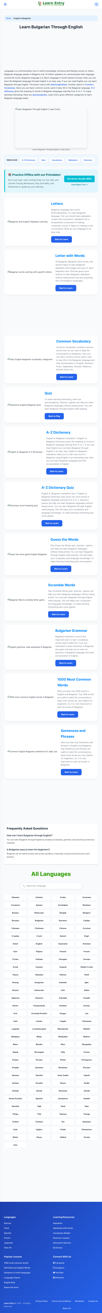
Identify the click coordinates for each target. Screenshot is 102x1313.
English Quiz (9, 1282)
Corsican (87, 928)
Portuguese (87, 1060)
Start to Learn (61, 239)
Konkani (63, 1006)
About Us (67, 1308)
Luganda (15, 1029)
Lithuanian (86, 1021)
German (86, 959)
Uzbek (63, 1129)
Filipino (39, 951)
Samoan (15, 1075)
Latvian (39, 1021)
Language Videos (12, 1277)
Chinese (62, 928)
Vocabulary (57, 160)
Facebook (59, 1263)
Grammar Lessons (61, 1238)
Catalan (86, 920)
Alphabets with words (63, 1228)
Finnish (63, 951)
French (87, 951)
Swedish (15, 1106)
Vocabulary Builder (61, 1233)
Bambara (87, 905)
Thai (39, 1114)
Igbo (87, 982)
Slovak (39, 1091)
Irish (63, 990)
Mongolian (86, 1044)
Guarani (39, 967)
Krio (15, 1013)
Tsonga (86, 1114)
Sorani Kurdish (15, 1098)
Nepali (15, 1052)
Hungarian (39, 982)
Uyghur (39, 1129)
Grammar (88, 160)
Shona (63, 1083)
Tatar (86, 1106)
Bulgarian (39, 920)
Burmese (63, 920)
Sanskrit (39, 1075)
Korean (86, 1006)
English (39, 944)
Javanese (39, 998)
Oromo (87, 1052)
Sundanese (63, 1098)
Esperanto (62, 944)
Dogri (86, 936)
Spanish (39, 1098)
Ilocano (15, 990)
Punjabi (15, 1068)
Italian (86, 990)
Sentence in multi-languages (17, 1272)
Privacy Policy (42, 1301)
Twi (62, 1122)
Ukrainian (86, 1122)
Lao (86, 1013)
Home (8, 18)
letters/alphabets (59, 84)
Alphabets (73, 160)
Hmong (15, 982)
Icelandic (63, 982)
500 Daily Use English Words (17, 1268)
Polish (63, 1060)
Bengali (63, 913)
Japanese (15, 998)
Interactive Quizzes (62, 1243)
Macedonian (63, 1029)
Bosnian (15, 920)
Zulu (15, 1145)
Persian (39, 1060)
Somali (87, 1091)
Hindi (86, 975)
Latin (15, 1021)
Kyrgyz (63, 1013)
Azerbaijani (63, 905)
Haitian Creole (86, 967)
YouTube (59, 1272)
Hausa (15, 975)
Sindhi (86, 1083)
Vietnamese (87, 1129)
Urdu (15, 1129)
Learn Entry (9, 1303)
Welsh (15, 1137)
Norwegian (39, 1052)
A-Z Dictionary (28, 160)
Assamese (15, 905)
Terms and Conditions (61, 1301)
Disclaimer (79, 1301)
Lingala (63, 1021)
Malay (39, 1037)
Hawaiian (39, 975)
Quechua (39, 1068)
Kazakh (86, 998)
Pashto (15, 1060)
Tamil (63, 1106)
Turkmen (39, 1122)
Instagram (59, 1268)
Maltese (86, 1037)
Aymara (39, 905)
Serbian (15, 1083)
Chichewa (39, 928)
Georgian (63, 959)
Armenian (86, 897)
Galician (39, 959)
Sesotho (39, 1083)
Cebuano (15, 928)
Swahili (86, 1098)
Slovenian (63, 1091)
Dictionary (57, 1247)
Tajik (39, 1106)
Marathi (39, 1044)
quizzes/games (39, 94)
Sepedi (87, 1075)
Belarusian (39, 913)
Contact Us (93, 1301)
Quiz (43, 160)
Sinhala (15, 1091)
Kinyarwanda (39, 1006)
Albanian (15, 897)
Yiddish (63, 1137)
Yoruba (87, 1137)
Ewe (15, 951)
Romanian (62, 1068)
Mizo (63, 1044)
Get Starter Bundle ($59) (79, 178)
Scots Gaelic (62, 1075)
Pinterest (59, 1277)
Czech (39, 936)
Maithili (86, 1029)
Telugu (15, 1114)
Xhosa (39, 1137)
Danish (63, 936)
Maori (15, 1044)
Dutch (15, 944)
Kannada (63, 998)
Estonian (87, 944)
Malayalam (63, 1037)
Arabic (63, 897)
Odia (63, 1052)
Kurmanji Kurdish (39, 1013)
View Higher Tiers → (79, 185)
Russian (86, 1068)
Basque (15, 913)
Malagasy (15, 1037)
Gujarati (62, 967)
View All (7, 1247)
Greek (15, 967)
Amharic (39, 897)
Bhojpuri (86, 913)
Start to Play (54, 416)
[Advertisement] (51, 49)
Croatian (15, 936)
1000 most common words (16, 1263)
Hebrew (63, 975)
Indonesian (39, 990)
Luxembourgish (39, 1029)
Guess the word (11, 1287)
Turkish (15, 1122)
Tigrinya (62, 1114)
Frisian (15, 959)
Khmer (15, 1006)
